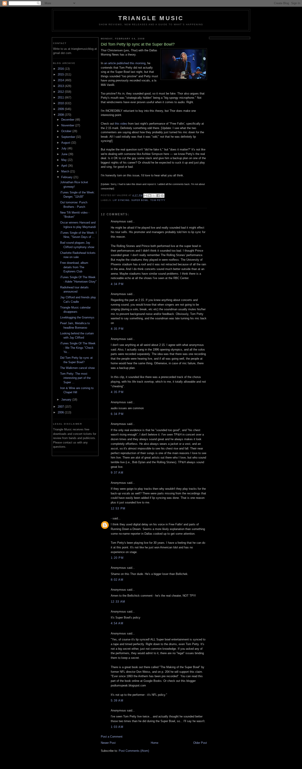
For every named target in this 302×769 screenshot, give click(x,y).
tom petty (157, 200)
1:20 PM (117, 557)
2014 (61, 80)
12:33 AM (118, 601)
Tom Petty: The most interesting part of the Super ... (75, 378)
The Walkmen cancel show (77, 368)
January (66, 399)
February (67, 177)
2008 (61, 114)
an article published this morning (124, 63)
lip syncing (121, 200)
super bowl (140, 200)
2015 (61, 74)
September (68, 137)
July (64, 148)
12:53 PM (118, 508)
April (64, 165)
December (68, 119)
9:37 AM (117, 472)
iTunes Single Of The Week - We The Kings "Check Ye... (78, 348)
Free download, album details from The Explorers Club (74, 267)
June (64, 154)
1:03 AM (117, 727)
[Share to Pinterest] (162, 195)
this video (121, 123)
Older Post (200, 742)
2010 (61, 103)
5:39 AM (117, 700)
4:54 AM (117, 623)
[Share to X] (154, 195)
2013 (61, 86)
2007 (61, 406)
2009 (61, 109)
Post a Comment (111, 736)
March (65, 171)
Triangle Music (151, 18)
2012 (61, 91)
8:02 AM (117, 579)
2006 (61, 412)
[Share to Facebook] (158, 195)
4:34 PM (117, 284)
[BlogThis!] (149, 195)
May (64, 160)
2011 (61, 97)
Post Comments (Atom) (134, 750)
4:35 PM (117, 328)
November (68, 125)
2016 (61, 68)
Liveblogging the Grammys (77, 317)
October (66, 131)
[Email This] (145, 195)
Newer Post (108, 742)
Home (154, 742)
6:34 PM (117, 414)
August (66, 142)
